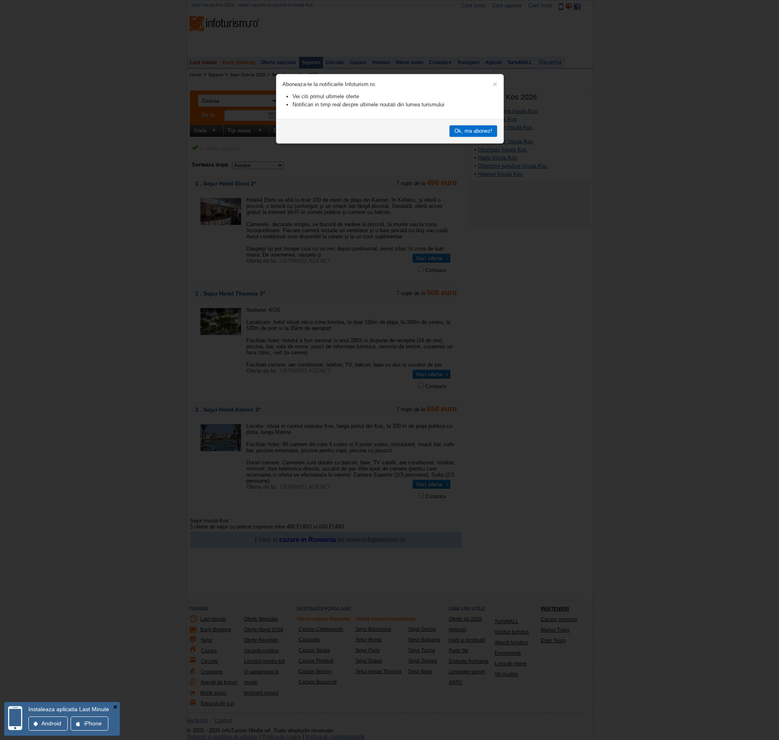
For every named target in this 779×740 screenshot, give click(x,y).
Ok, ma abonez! (473, 131)
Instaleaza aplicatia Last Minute (68, 709)
